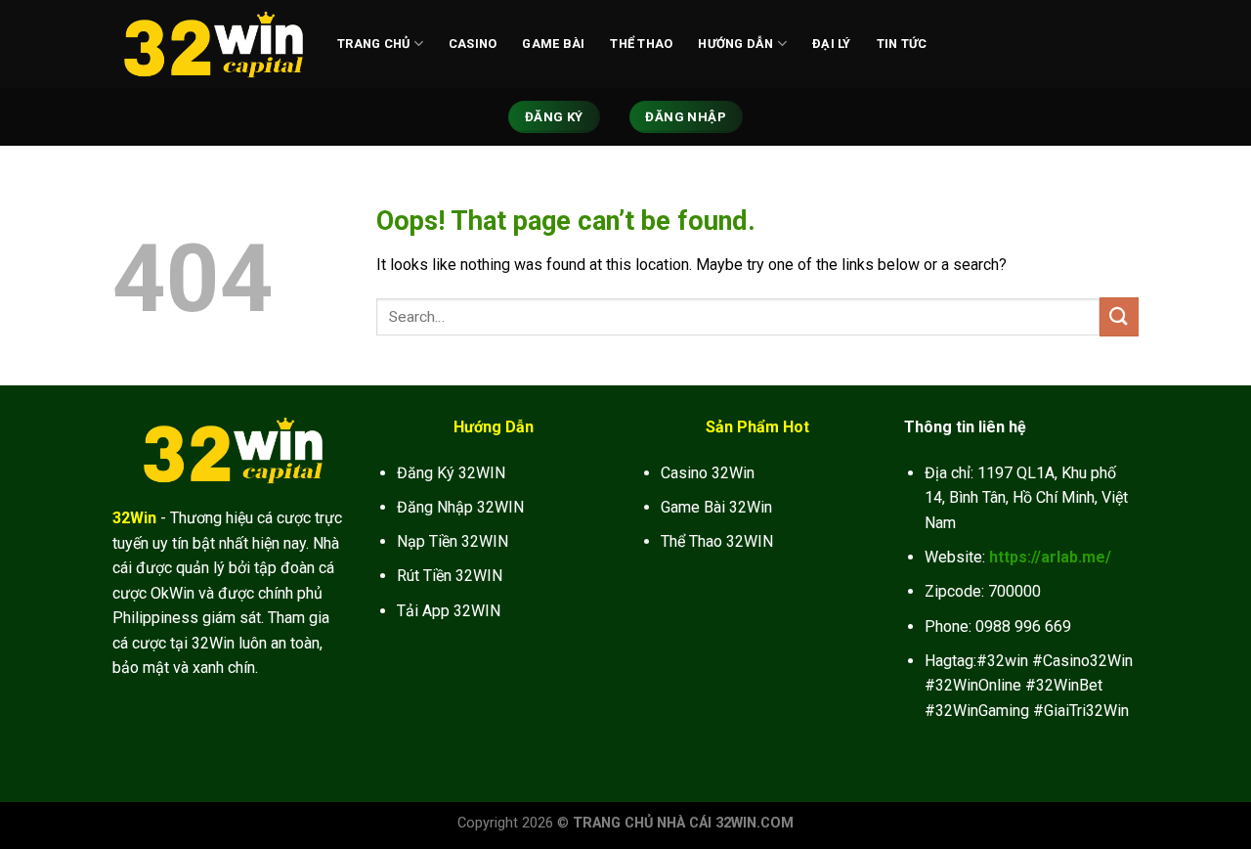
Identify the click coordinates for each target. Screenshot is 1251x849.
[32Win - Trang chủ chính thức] (210, 44)
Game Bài (553, 43)
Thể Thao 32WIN (717, 541)
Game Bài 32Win (716, 507)
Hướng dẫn (735, 43)
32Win (134, 518)
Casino (473, 43)
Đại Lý (831, 43)
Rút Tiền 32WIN (449, 575)
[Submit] (1119, 316)
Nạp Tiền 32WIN (452, 541)
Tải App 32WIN (448, 611)
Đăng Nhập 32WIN (460, 507)
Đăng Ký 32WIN (451, 473)
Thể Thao (641, 43)
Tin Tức (902, 43)
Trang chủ (373, 43)
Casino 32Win (708, 473)
